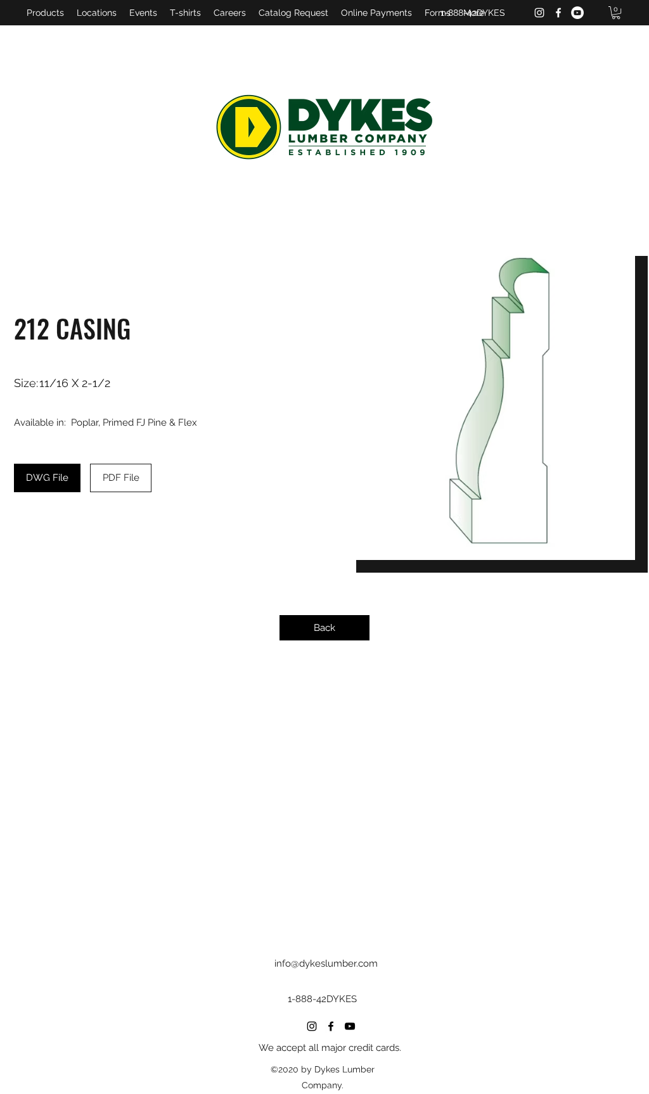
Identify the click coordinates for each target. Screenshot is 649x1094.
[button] (616, 12)
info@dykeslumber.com (326, 963)
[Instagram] (539, 12)
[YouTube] (577, 12)
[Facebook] (558, 12)
